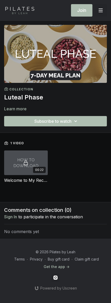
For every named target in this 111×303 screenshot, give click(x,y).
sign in (10, 216)
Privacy (36, 259)
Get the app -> (56, 266)
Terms (19, 259)
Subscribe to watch (53, 121)
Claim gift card (87, 259)
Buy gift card (58, 259)
